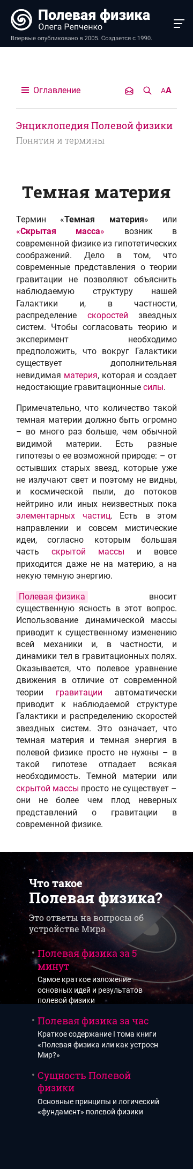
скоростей (107, 315)
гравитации (79, 692)
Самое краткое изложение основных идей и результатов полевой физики (90, 976)
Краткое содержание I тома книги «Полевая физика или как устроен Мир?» (98, 1037)
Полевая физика (52, 596)
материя (81, 375)
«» (60, 231)
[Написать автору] (129, 90)
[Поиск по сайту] (147, 90)
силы (153, 387)
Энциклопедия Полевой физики (94, 125)
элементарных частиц (63, 516)
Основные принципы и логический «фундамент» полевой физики (98, 1092)
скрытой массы (87, 551)
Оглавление (55, 90)
